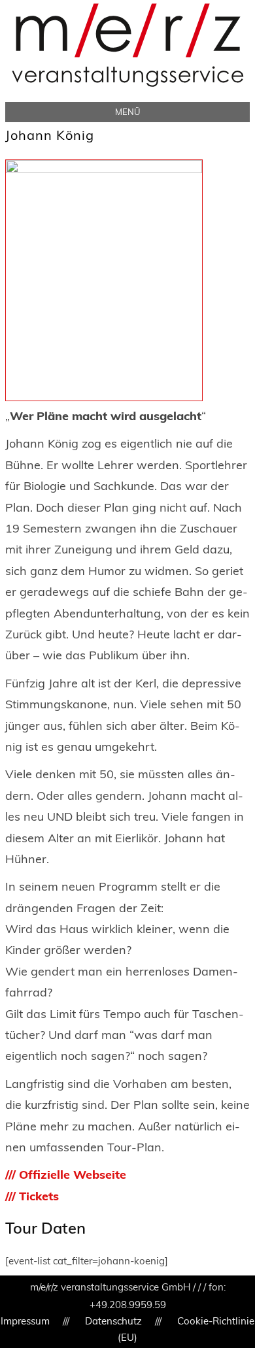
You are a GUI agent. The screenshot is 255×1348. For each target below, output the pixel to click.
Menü (127, 112)
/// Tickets (32, 1196)
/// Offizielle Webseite (65, 1174)
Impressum (25, 1321)
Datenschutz (113, 1321)
